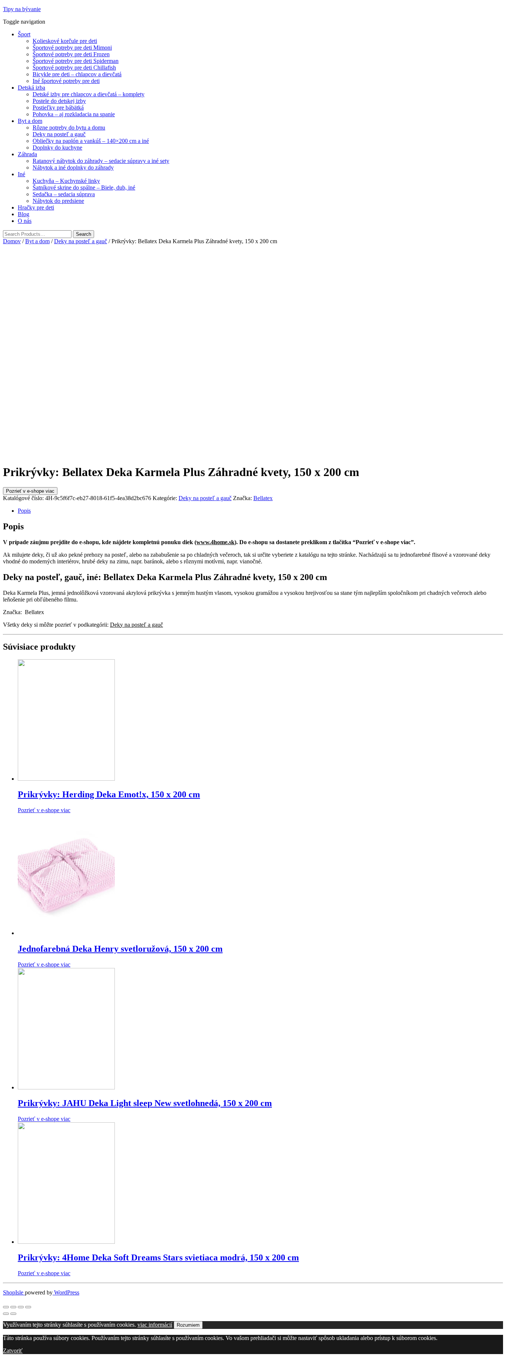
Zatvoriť (13, 1350)
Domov (12, 241)
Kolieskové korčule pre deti (65, 41)
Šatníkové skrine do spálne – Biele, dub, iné (84, 187)
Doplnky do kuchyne (57, 147)
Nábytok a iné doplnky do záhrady (73, 167)
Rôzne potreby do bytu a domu (69, 127)
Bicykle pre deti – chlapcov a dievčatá (77, 74)
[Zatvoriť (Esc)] (6, 1307)
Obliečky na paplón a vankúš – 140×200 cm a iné (91, 141)
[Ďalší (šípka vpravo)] (13, 1314)
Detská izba (31, 87)
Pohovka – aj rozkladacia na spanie (74, 114)
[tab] (260, 511)
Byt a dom (30, 121)
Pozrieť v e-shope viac (30, 491)
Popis (24, 511)
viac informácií (154, 1325)
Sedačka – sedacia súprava (64, 194)
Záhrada (27, 154)
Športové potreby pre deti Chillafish (74, 67)
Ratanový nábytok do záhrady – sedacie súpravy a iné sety (101, 161)
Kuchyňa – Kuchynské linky (66, 181)
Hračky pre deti (36, 207)
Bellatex (263, 498)
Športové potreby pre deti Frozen (71, 54)
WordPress (66, 1292)
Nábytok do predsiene (58, 201)
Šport (24, 34)
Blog (23, 214)
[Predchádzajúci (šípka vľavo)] (6, 1314)
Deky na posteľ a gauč (59, 134)
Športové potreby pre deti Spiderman (76, 61)
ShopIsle (14, 1292)
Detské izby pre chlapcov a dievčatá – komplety (88, 94)
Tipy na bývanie (22, 9)
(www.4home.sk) (215, 542)
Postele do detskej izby (59, 101)
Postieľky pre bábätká (58, 107)
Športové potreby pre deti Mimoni (72, 47)
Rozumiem (188, 1325)
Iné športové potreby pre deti (66, 81)
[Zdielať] (13, 1307)
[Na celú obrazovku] (21, 1307)
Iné (21, 174)
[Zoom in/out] (28, 1307)
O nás (24, 221)
